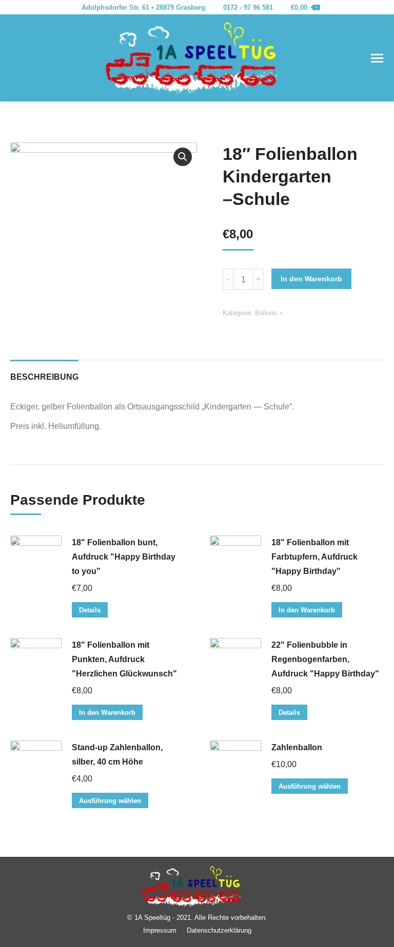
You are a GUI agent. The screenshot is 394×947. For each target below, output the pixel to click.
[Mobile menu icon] (377, 58)
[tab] (44, 372)
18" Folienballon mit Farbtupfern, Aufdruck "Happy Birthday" (314, 556)
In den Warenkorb (311, 279)
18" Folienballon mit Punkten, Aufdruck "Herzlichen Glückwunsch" (124, 659)
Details (90, 610)
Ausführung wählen (110, 801)
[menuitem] (159, 930)
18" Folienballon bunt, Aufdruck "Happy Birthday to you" (123, 556)
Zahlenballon (296, 747)
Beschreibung (44, 377)
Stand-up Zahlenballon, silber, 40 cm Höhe (117, 754)
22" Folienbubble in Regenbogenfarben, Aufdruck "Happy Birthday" (325, 659)
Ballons (266, 313)
